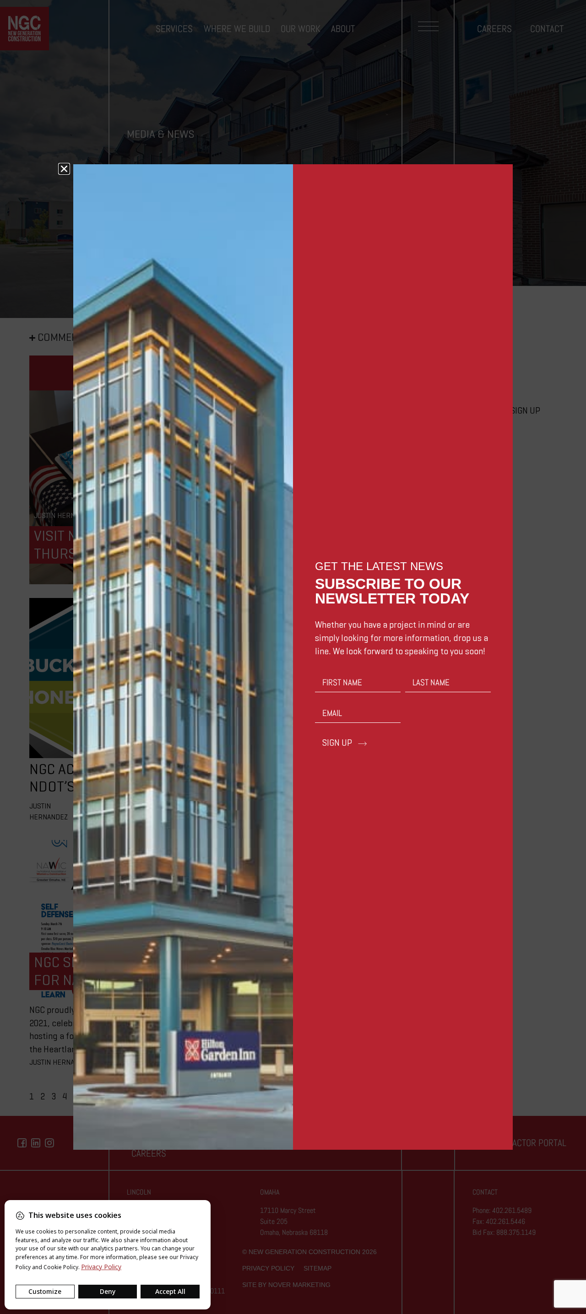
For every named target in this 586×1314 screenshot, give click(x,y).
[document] (293, 657)
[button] (64, 168)
